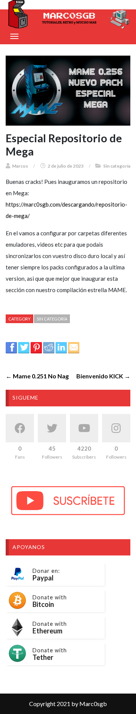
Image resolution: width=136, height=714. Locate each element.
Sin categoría (116, 166)
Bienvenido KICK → (103, 376)
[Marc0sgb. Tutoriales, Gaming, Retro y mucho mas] (68, 14)
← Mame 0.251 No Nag (37, 376)
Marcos (20, 166)
